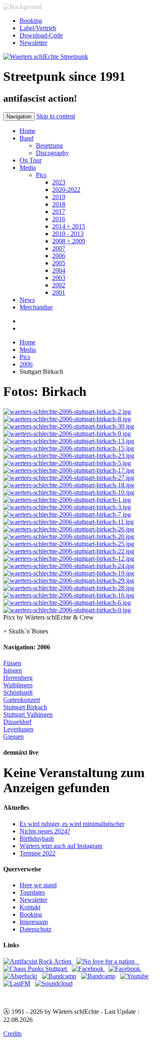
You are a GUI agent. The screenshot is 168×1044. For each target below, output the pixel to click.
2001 (58, 292)
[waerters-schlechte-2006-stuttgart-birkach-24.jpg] (68, 565)
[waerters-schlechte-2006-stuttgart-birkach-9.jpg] (67, 433)
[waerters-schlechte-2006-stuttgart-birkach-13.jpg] (68, 441)
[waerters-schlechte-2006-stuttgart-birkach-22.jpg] (68, 551)
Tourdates (32, 892)
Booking (31, 20)
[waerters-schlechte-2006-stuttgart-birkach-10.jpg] (68, 492)
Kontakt (30, 907)
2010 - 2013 (68, 233)
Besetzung (49, 145)
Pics (41, 174)
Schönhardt (18, 692)
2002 (58, 285)
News (27, 299)
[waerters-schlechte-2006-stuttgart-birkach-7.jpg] (67, 514)
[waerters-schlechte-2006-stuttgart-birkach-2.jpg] (67, 411)
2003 (58, 277)
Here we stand (38, 885)
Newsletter (33, 42)
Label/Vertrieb (38, 27)
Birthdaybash (37, 838)
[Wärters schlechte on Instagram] (88, 968)
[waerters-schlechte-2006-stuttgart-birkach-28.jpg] (68, 587)
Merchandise (36, 307)
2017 (58, 211)
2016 (58, 218)
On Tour (31, 160)
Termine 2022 (37, 853)
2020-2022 (66, 189)
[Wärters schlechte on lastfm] (16, 983)
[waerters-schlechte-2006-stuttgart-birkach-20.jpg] (68, 536)
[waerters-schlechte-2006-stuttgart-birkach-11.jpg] (68, 521)
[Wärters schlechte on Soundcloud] (54, 983)
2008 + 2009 (68, 241)
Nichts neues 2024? (45, 831)
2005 (58, 263)
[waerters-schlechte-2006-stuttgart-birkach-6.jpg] (67, 602)
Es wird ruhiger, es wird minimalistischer (72, 823)
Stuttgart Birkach (25, 707)
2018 (58, 204)
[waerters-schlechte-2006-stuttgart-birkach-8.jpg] (67, 418)
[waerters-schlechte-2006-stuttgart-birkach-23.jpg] (68, 455)
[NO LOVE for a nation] (107, 961)
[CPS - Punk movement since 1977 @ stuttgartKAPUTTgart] (36, 968)
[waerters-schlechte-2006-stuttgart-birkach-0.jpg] (67, 609)
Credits (12, 1033)
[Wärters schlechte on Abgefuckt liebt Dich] (20, 976)
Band (26, 138)
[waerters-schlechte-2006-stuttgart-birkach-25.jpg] (68, 543)
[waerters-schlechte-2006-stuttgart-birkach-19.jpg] (68, 573)
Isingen (12, 670)
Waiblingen (18, 685)
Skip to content (55, 116)
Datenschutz (35, 929)
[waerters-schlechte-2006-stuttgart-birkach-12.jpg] (68, 558)
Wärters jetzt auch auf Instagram (61, 845)
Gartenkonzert (21, 699)
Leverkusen (18, 729)
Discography (52, 152)
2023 (58, 182)
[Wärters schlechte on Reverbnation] (98, 976)
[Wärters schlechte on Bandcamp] (59, 976)
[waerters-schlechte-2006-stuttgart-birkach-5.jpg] (67, 463)
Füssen (12, 663)
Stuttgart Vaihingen (28, 714)
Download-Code (41, 35)
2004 (58, 270)
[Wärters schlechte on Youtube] (134, 976)
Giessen (13, 736)
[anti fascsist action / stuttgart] (38, 961)
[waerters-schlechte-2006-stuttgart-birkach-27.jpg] (68, 477)
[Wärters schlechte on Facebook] (125, 968)
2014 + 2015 (68, 226)
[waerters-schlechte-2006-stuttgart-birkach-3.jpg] (67, 507)
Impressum (34, 921)
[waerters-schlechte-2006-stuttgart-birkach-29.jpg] (68, 580)
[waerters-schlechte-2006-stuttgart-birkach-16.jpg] (68, 595)
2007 (58, 248)
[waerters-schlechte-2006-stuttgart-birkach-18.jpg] (68, 485)
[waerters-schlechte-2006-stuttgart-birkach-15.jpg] (68, 448)
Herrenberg (18, 677)
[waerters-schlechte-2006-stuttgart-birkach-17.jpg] (68, 470)
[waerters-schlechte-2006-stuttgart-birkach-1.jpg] (67, 499)
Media (28, 167)
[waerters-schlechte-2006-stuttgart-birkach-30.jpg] (68, 426)
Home (27, 130)
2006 (58, 255)
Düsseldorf (17, 721)
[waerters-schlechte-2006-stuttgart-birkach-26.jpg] (68, 529)
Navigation (19, 116)
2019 (58, 196)
